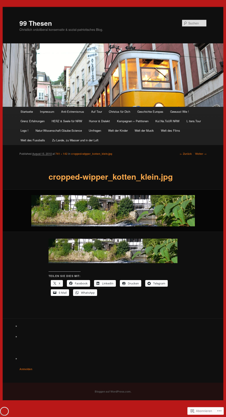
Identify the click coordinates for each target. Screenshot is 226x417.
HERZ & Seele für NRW (67, 121)
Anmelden (25, 369)
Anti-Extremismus (72, 111)
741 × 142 (61, 154)
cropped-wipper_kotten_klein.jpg (91, 154)
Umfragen (95, 130)
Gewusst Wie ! (179, 111)
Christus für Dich (119, 111)
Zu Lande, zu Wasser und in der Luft (75, 140)
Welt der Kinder (118, 130)
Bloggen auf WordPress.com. (113, 391)
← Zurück (186, 154)
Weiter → (201, 154)
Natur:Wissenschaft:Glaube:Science (59, 130)
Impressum (47, 111)
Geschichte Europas (150, 111)
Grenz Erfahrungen (33, 121)
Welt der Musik (144, 130)
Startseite (27, 111)
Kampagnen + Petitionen (133, 121)
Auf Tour (96, 111)
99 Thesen (35, 23)
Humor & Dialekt (99, 121)
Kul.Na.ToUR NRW (167, 121)
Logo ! (24, 130)
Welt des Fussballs (33, 140)
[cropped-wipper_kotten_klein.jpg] (113, 210)
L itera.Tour (193, 121)
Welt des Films (170, 130)
